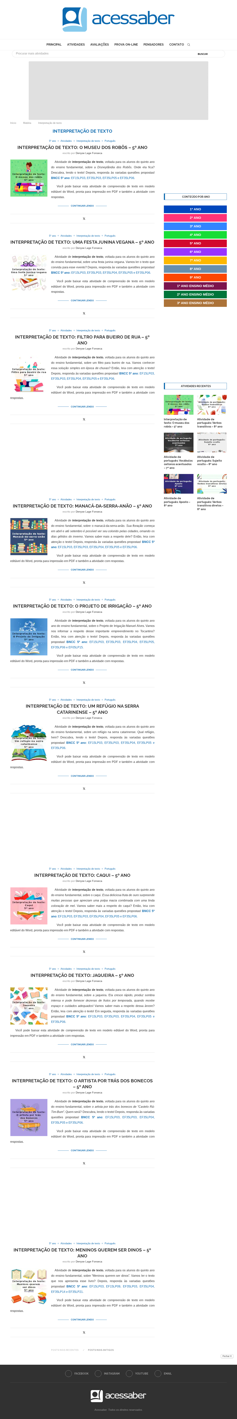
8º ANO (195, 269)
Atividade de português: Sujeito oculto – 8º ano (209, 460)
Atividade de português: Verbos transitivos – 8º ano (209, 423)
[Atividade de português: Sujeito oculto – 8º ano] (212, 442)
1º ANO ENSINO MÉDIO (195, 286)
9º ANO (195, 277)
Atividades (76, 44)
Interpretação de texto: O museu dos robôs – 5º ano (82, 147)
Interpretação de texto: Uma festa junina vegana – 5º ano (82, 242)
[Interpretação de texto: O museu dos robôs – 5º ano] (178, 405)
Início (13, 123)
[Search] (189, 44)
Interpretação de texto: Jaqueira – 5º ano (82, 975)
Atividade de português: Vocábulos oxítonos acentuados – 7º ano (178, 462)
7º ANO (195, 260)
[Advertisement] (205, 1382)
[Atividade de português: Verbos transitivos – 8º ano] (212, 405)
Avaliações (99, 44)
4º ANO (195, 235)
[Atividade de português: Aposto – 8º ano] (178, 484)
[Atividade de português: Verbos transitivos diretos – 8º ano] (212, 484)
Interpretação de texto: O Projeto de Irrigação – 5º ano (82, 606)
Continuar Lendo (82, 206)
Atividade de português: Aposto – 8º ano (177, 502)
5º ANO (195, 243)
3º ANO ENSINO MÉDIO (195, 303)
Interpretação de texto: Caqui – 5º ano (82, 875)
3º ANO (195, 226)
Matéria (27, 123)
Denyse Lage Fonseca (89, 153)
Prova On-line (126, 44)
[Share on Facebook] (80, 218)
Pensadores (153, 44)
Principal (54, 44)
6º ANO (195, 252)
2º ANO (195, 218)
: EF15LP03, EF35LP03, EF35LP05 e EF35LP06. (93, 178)
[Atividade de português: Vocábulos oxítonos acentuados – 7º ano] (178, 442)
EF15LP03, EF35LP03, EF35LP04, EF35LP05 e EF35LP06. (101, 272)
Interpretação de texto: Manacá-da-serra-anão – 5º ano (82, 506)
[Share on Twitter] (84, 218)
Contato (176, 44)
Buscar (203, 54)
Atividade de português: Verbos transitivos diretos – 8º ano (210, 504)
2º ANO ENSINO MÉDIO (195, 294)
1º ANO (195, 209)
